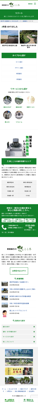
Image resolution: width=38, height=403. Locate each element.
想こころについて (8, 341)
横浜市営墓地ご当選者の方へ (19, 282)
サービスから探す (8, 336)
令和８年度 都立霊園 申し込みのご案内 (22, 289)
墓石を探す (6, 327)
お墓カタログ (24, 389)
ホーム (4, 389)
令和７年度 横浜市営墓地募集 (19, 303)
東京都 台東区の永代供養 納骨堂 (20, 296)
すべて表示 (19, 62)
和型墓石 (19, 73)
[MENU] (35, 4)
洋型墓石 (19, 79)
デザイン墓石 (19, 68)
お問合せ (10, 400)
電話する (29, 400)
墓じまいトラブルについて (18, 310)
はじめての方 (13, 389)
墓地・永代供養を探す (10, 332)
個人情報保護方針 (20, 391)
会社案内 (31, 391)
